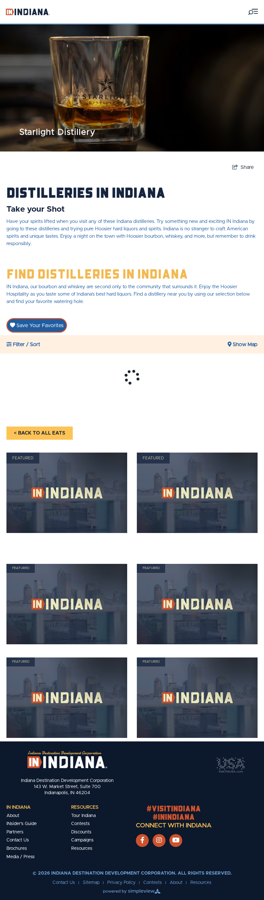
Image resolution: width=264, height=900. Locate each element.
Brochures (16, 848)
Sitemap (91, 882)
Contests (80, 824)
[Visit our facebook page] (142, 840)
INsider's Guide (21, 824)
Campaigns (82, 840)
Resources (85, 807)
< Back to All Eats (39, 433)
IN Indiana (18, 807)
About (12, 815)
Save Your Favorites (39, 325)
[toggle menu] (253, 11)
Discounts (81, 832)
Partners (15, 832)
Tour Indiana (83, 815)
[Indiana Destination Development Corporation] (27, 12)
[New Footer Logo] (67, 759)
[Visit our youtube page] (176, 840)
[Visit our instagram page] (159, 840)
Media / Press (20, 857)
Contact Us (17, 840)
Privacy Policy (121, 882)
